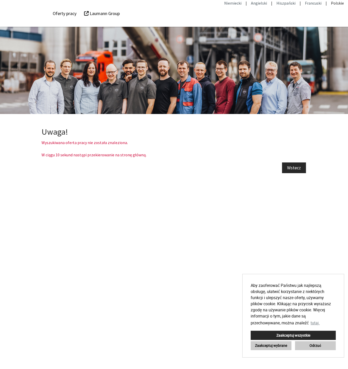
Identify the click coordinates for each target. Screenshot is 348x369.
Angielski (259, 3)
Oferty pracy (64, 13)
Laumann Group (104, 13)
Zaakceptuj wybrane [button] (271, 345)
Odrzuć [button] (315, 345)
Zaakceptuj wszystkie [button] (293, 335)
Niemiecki (233, 3)
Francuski (313, 3)
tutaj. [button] (315, 323)
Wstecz (294, 168)
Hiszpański (286, 3)
